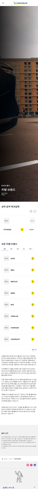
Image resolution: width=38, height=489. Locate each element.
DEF (11, 249)
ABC (5, 249)
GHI (18, 249)
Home (5, 459)
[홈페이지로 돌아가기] (21, 3)
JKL (24, 249)
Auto (10, 459)
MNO (30, 249)
